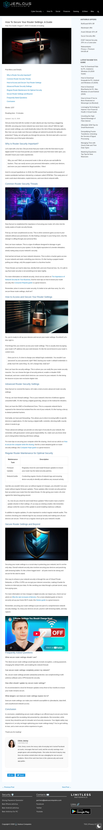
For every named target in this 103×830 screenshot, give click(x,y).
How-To (49, 11)
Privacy (91, 824)
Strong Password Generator (12, 800)
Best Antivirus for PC (10, 812)
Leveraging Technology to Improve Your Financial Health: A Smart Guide (90, 109)
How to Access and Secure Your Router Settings (24, 82)
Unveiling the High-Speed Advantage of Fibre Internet (88, 118)
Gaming (76, 11)
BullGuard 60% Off (87, 24)
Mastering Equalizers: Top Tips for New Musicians (88, 154)
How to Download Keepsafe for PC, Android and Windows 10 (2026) (90, 80)
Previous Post (8, 787)
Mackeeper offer (86, 28)
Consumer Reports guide (23, 283)
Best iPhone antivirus (10, 804)
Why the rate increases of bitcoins (24, 597)
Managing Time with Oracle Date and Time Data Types (89, 145)
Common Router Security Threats (19, 79)
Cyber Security (36, 11)
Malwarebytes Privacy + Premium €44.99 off (87, 49)
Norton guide (41, 600)
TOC (85, 824)
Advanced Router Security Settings (19, 86)
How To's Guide (10, 26)
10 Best (85, 11)
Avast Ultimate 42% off (89, 32)
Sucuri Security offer (88, 36)
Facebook (40, 804)
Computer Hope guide (28, 447)
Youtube (39, 812)
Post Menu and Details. (13, 70)
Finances (66, 11)
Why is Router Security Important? (19, 75)
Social (58, 11)
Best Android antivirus (10, 808)
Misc (92, 11)
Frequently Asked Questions (17, 98)
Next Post (66, 787)
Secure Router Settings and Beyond (19, 94)
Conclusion (11, 101)
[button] (98, 12)
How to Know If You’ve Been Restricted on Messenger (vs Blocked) (89, 100)
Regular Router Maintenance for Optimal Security (24, 90)
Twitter (39, 808)
